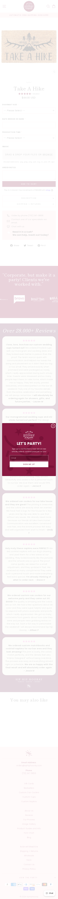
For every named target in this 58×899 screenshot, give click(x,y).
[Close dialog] (53, 426)
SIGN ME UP (29, 464)
